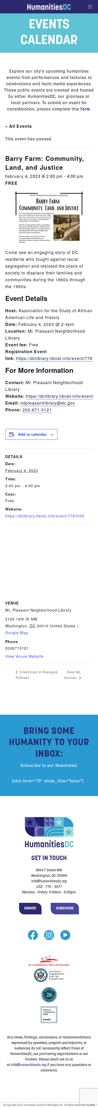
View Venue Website (24, 656)
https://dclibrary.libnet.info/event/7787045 (44, 515)
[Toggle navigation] (92, 6)
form (85, 109)
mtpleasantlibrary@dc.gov (47, 403)
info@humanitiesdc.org (29, 1065)
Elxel (92, 1105)
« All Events (18, 126)
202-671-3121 (37, 410)
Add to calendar (32, 434)
